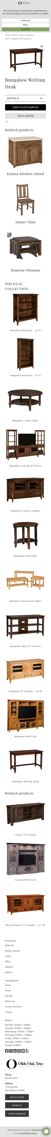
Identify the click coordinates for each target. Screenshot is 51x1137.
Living (7, 956)
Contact (8, 1012)
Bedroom (9, 945)
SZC (7, 121)
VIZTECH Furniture (29, 1133)
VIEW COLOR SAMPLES (25, 107)
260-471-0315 (11, 1078)
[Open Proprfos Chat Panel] (46, 1131)
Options (9, 972)
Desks (21, 35)
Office (14, 35)
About (8, 990)
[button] (41, 46)
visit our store (17, 1097)
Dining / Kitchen (12, 950)
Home (7, 35)
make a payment (17, 1113)
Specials (9, 995)
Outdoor (9, 967)
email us (17, 1105)
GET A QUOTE (26, 115)
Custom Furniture (13, 1006)
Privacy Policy (37, 1130)
